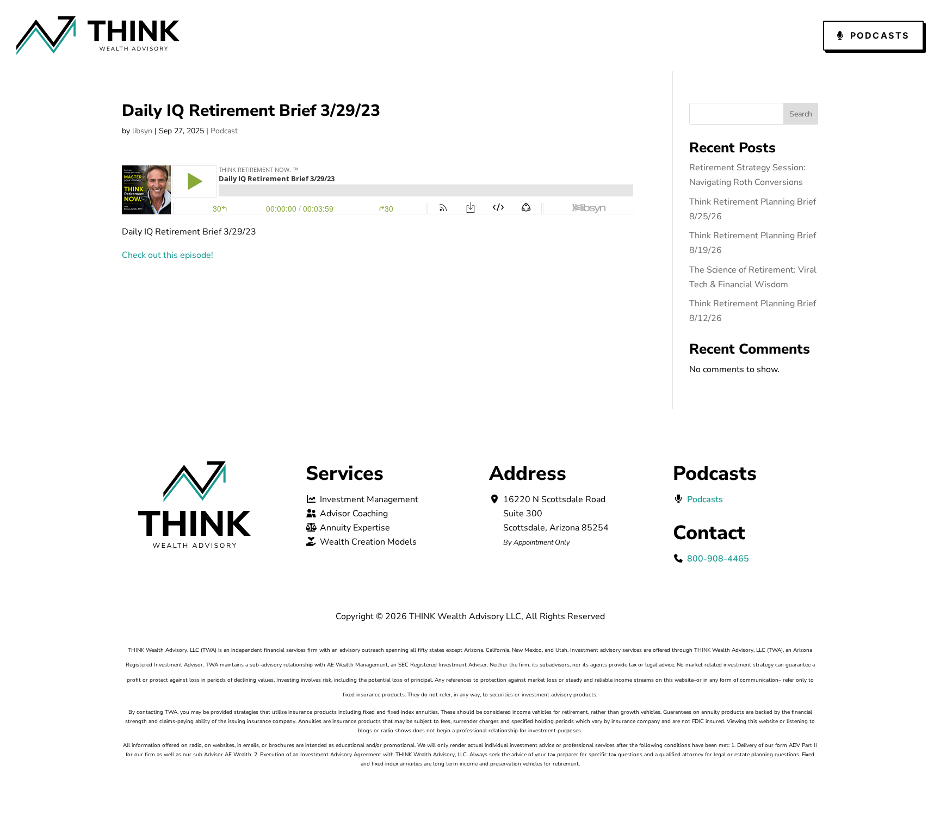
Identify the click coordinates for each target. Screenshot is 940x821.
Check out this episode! (167, 255)
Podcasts (880, 35)
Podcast (224, 131)
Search (800, 114)
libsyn (142, 131)
